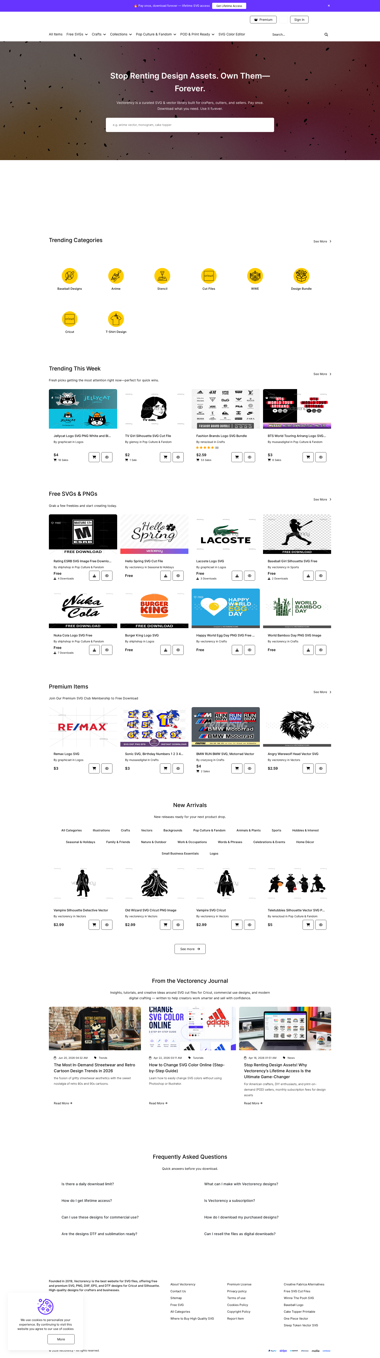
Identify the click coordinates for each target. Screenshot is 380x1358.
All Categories (180, 1311)
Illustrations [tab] (101, 830)
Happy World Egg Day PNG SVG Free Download (225, 635)
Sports (294, 567)
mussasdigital (281, 441)
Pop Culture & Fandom (157, 441)
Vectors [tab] (146, 830)
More (61, 1339)
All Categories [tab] (71, 830)
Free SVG (177, 1305)
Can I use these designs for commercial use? (100, 1217)
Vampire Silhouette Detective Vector (81, 910)
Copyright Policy (238, 1311)
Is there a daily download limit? (88, 1184)
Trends (103, 1057)
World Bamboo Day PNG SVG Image (294, 635)
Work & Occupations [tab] (192, 842)
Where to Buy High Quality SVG (192, 1318)
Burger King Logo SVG (142, 635)
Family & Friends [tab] (118, 842)
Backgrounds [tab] (172, 830)
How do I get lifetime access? (87, 1200)
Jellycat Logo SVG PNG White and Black (83, 436)
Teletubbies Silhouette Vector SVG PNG (297, 910)
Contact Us (178, 1291)
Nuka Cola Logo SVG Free (73, 635)
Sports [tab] (276, 830)
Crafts (221, 441)
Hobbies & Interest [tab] (305, 830)
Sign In (299, 20)
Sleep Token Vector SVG (301, 1325)
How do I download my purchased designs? (241, 1217)
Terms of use (236, 1298)
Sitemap (176, 1298)
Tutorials (198, 1057)
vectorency (136, 567)
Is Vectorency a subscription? (229, 1200)
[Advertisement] (190, 197)
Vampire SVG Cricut (211, 910)
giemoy (134, 441)
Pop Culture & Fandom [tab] (209, 830)
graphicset (65, 441)
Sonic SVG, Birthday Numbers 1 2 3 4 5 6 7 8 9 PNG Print (154, 754)
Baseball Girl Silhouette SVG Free (292, 561)
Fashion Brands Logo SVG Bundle (221, 436)
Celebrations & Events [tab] (269, 842)
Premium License (239, 1284)
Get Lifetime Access (229, 6)
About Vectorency (182, 1284)
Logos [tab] (214, 853)
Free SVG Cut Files (297, 1291)
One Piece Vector (296, 1318)
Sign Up (321, 20)
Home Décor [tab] (305, 842)
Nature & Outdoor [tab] (153, 842)
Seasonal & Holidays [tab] (80, 842)
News (291, 1057)
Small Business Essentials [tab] (180, 853)
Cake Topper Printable (299, 1311)
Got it (30, 1339)
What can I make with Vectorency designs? (241, 1184)
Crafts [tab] (125, 830)
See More (321, 241)
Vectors (295, 760)
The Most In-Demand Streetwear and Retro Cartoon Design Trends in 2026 (94, 1068)
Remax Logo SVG (66, 754)
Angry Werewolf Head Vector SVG (293, 754)
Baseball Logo (293, 1305)
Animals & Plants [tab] (249, 830)
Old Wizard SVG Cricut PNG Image (150, 910)
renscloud (206, 441)
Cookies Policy (237, 1305)
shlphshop (64, 567)
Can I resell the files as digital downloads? (240, 1234)
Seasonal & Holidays (161, 567)
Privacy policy (237, 1291)
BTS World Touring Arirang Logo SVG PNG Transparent (297, 436)
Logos (79, 441)
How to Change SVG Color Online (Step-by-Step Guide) (187, 1068)
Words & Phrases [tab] (230, 842)
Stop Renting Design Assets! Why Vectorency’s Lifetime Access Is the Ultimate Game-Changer (277, 1071)
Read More (61, 1103)
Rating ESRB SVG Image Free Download (83, 561)
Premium (265, 20)
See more (188, 949)
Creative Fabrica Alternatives (304, 1284)
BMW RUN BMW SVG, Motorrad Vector (225, 754)
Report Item (235, 1318)
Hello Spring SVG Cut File (144, 561)
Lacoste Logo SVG (210, 561)
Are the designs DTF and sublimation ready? (99, 1234)
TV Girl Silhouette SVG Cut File (148, 436)
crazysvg (206, 760)
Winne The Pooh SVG (299, 1298)
